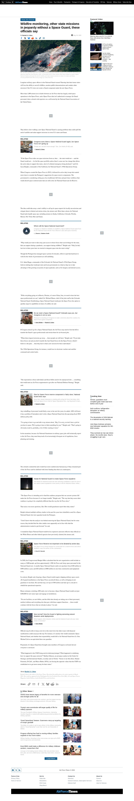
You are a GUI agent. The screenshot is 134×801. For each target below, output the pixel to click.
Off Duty (102, 2)
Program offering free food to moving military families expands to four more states (39, 734)
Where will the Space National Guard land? (49, 226)
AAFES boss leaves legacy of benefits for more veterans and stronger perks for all (40, 695)
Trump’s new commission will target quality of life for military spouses (38, 708)
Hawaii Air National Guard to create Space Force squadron (54, 479)
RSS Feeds (43, 783)
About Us (99, 780)
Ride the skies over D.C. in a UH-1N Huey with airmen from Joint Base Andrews (101, 38)
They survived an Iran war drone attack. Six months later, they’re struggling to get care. (101, 435)
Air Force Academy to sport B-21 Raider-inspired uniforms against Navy (107, 46)
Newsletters (43, 780)
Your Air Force (28, 20)
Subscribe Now (127, 2)
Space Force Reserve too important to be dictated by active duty (57, 544)
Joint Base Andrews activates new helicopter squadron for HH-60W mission (101, 426)
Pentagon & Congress (78, 2)
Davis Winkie (39, 322)
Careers (98, 778)
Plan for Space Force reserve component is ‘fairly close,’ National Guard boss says (57, 395)
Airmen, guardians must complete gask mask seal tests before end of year (101, 402)
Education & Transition (92, 2)
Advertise (70, 778)
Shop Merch (43, 785)
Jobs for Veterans (101, 783)
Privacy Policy (15, 778)
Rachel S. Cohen (27, 35)
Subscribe (42, 778)
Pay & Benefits (58, 2)
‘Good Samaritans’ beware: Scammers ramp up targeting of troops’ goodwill (40, 721)
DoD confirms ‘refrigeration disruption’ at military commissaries (99, 410)
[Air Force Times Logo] (21, 2)
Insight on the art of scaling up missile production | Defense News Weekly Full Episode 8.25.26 (107, 66)
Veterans (109, 2)
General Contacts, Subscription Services (80, 780)
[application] (102, 28)
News (50, 2)
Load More (51, 759)
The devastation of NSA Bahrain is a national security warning (101, 418)
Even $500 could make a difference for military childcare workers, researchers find (40, 747)
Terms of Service (16, 780)
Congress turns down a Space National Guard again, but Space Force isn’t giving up (56, 143)
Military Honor (117, 2)
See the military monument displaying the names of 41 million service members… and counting (107, 57)
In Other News (26, 691)
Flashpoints (67, 2)
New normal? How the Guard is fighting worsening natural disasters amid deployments (54, 615)
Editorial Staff (72, 783)
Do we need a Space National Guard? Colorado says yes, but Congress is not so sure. (55, 314)
